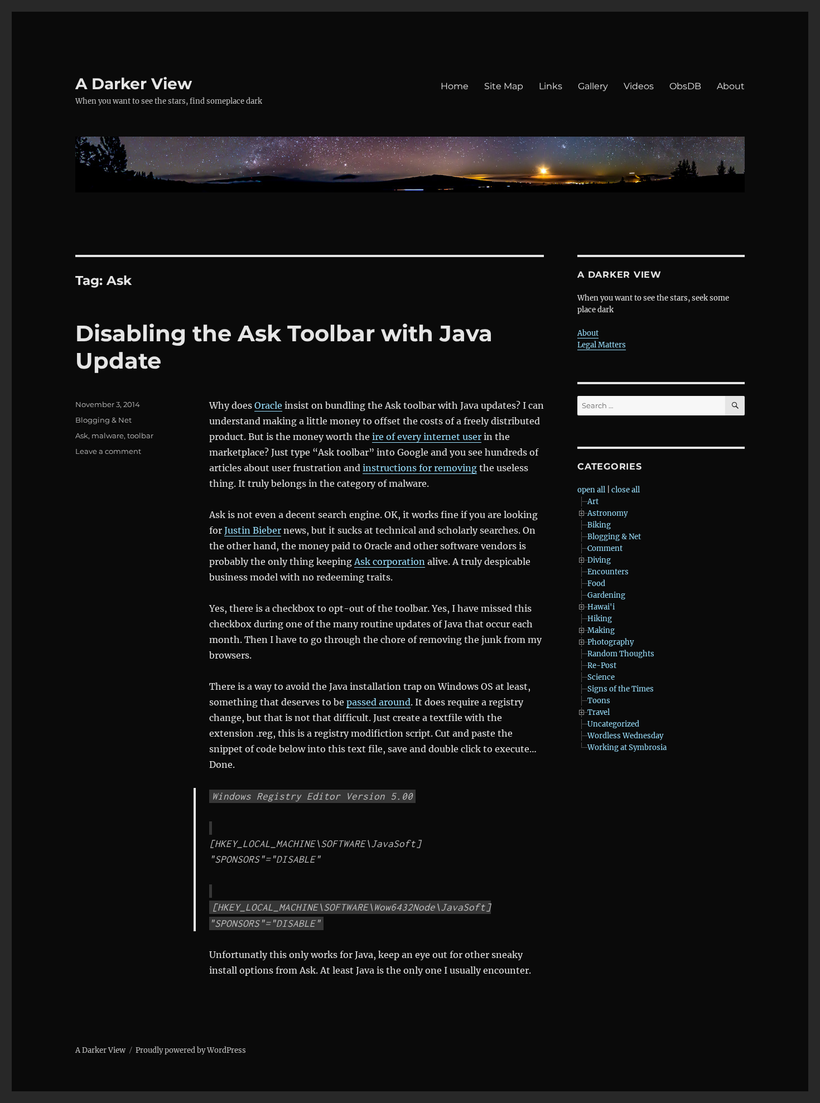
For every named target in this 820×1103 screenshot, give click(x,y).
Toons (598, 700)
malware (107, 435)
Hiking (599, 618)
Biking (599, 525)
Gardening (606, 595)
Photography (610, 642)
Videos (639, 86)
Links (550, 86)
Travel (598, 712)
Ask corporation (389, 561)
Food (596, 583)
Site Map (503, 86)
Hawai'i (601, 607)
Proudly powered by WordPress (191, 1050)
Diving (599, 560)
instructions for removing (420, 467)
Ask (81, 435)
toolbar (140, 435)
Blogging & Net (103, 419)
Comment (605, 548)
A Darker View (133, 83)
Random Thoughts (620, 654)
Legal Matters (601, 345)
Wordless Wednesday (625, 736)
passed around (378, 702)
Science (601, 677)
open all (591, 490)
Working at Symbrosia (627, 747)
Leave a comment (108, 451)
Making (601, 630)
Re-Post (601, 665)
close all (625, 490)
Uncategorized (613, 724)
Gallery (593, 86)
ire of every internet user (426, 436)
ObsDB (685, 86)
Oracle (268, 405)
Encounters (608, 572)
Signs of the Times (620, 689)
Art (593, 501)
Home (455, 86)
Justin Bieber (252, 530)
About (731, 86)
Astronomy (607, 513)
